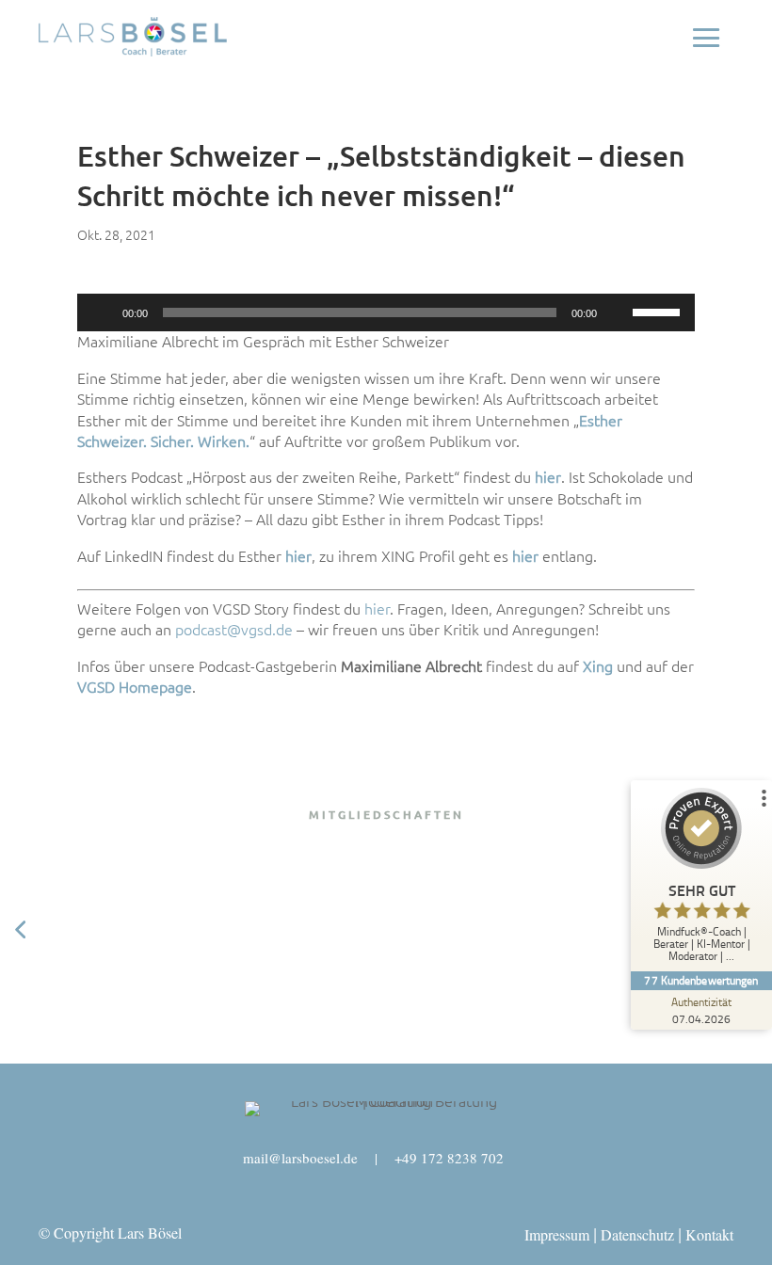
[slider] (659, 311)
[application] (386, 312)
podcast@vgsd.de (234, 629)
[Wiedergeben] (101, 312)
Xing (598, 666)
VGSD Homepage (134, 687)
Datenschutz (637, 1234)
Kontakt (709, 1234)
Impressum (556, 1234)
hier (377, 608)
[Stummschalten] (617, 312)
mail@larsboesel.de (300, 1157)
